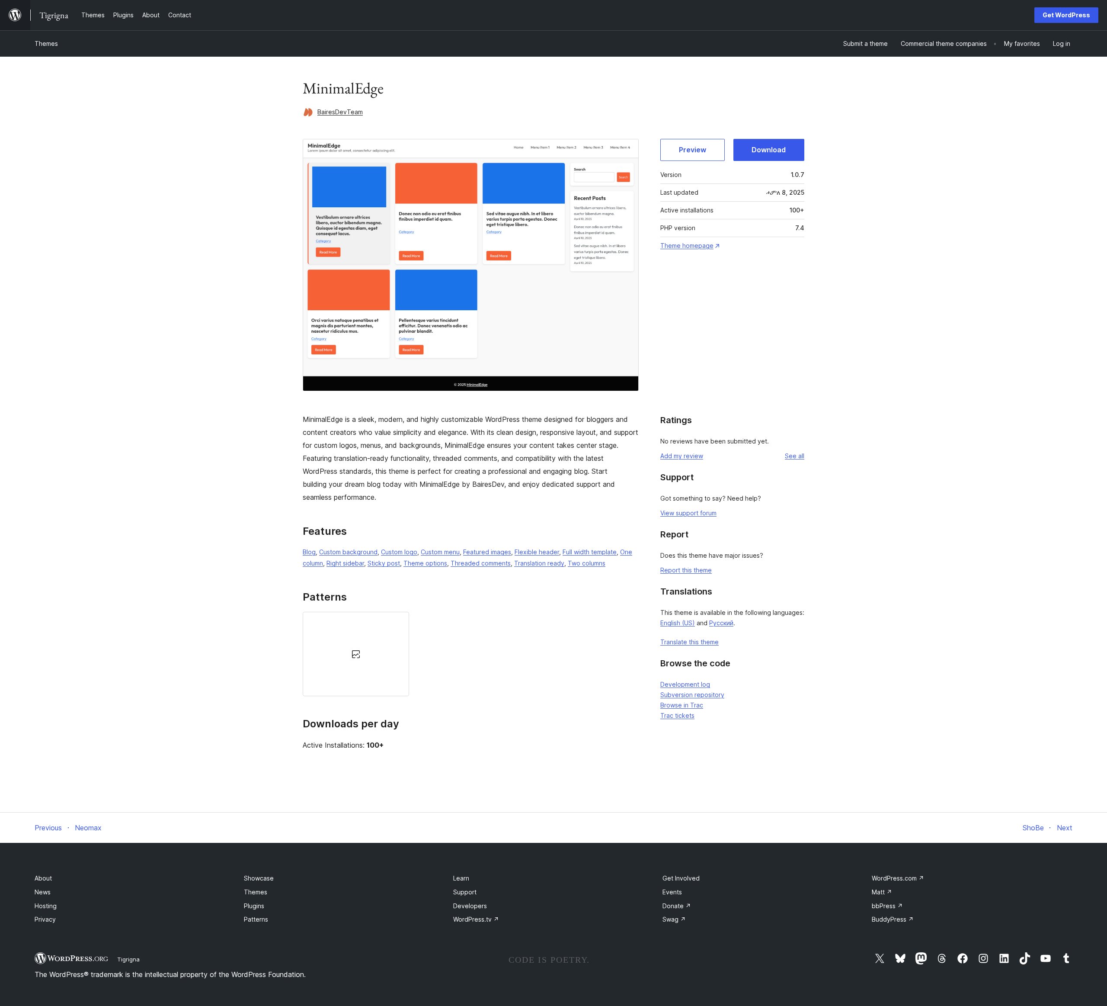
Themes (46, 43)
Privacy (45, 919)
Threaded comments (481, 563)
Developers (470, 906)
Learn (461, 878)
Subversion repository (692, 694)
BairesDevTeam (340, 112)
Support (465, 892)
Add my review (681, 456)
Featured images (487, 552)
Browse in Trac (681, 705)
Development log (685, 684)
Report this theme (686, 570)
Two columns (586, 563)
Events (672, 892)
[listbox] (471, 654)
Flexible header (537, 552)
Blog (309, 552)
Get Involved (681, 878)
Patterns (256, 919)
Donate (676, 906)
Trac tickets (677, 715)
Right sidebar (345, 563)
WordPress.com (898, 878)
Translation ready (539, 563)
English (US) (677, 623)
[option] (356, 654)
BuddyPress (893, 919)
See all (794, 456)
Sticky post (384, 563)
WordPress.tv (476, 919)
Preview (692, 149)
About (43, 878)
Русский (721, 623)
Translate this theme (689, 642)
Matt (882, 892)
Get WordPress (1066, 15)
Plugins (254, 906)
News (43, 892)
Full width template (590, 552)
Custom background (348, 552)
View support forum (688, 513)
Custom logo (399, 552)
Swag (674, 919)
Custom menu (440, 552)
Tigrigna (128, 959)
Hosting (46, 906)
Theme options (425, 563)
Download (769, 149)
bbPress (887, 906)
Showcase (259, 878)
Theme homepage (686, 245)
